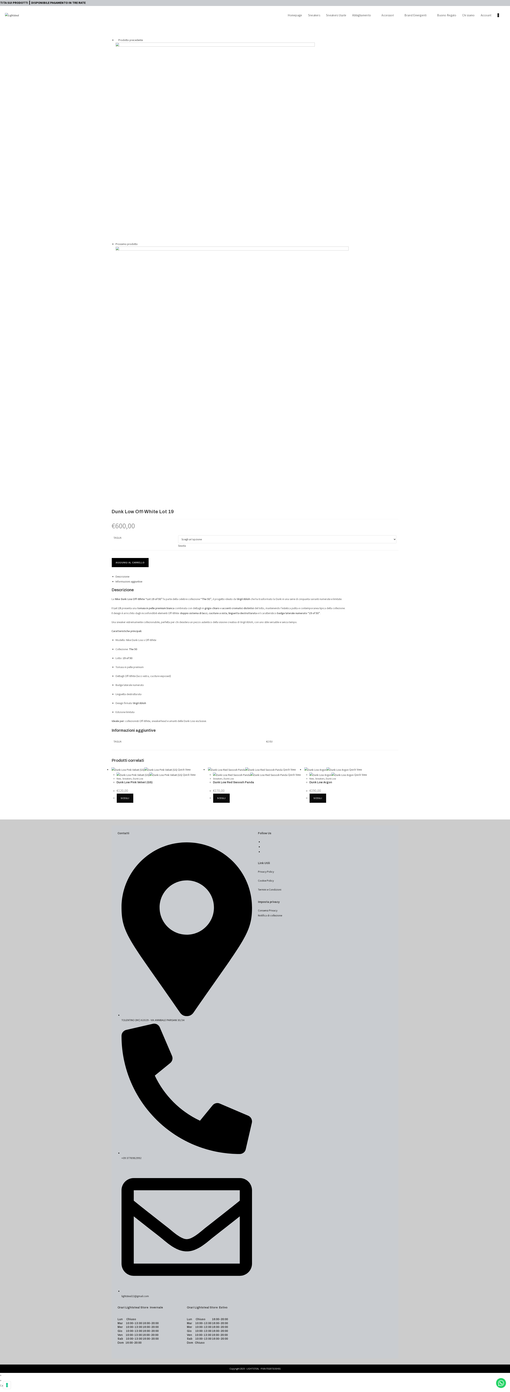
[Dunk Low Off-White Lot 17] (232, 363)
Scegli (125, 798)
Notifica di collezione (270, 915)
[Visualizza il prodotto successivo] (139, 244)
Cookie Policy (266, 880)
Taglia (118, 537)
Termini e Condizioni (269, 889)
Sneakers (127, 778)
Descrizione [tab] (122, 576)
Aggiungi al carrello (130, 562)
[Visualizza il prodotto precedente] (117, 40)
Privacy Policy (266, 871)
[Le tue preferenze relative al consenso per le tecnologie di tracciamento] (7, 1385)
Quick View (184, 769)
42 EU (269, 741)
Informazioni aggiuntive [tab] (129, 581)
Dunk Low (138, 778)
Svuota (182, 545)
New (119, 778)
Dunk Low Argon (320, 782)
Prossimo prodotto (127, 244)
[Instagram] (263, 847)
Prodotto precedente (130, 40)
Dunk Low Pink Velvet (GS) (135, 782)
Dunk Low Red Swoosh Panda (233, 782)
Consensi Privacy (267, 910)
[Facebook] (263, 842)
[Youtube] (263, 852)
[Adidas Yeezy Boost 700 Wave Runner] (215, 141)
